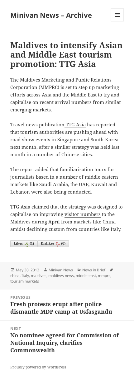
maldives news (61, 275)
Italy (25, 275)
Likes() (24, 243)
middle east (86, 275)
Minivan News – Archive (51, 15)
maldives (38, 275)
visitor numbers (83, 214)
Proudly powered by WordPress (38, 367)
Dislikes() (53, 243)
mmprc (104, 275)
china (15, 275)
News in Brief (93, 270)
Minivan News (61, 270)
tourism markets (24, 281)
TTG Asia (75, 124)
